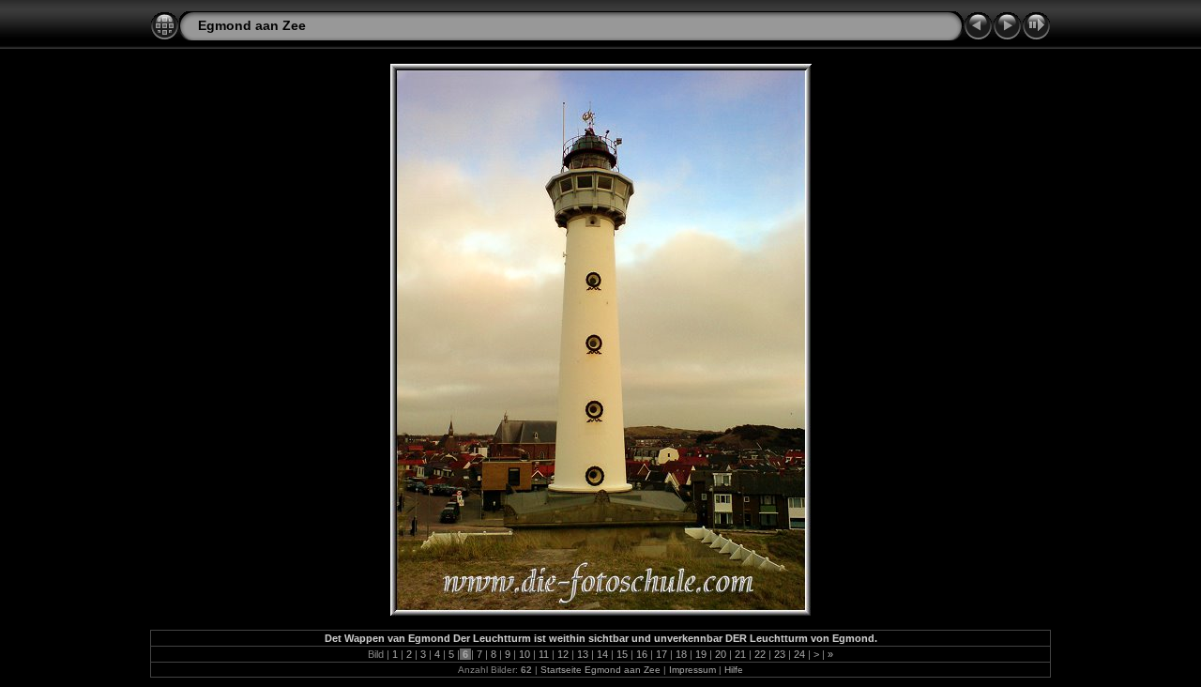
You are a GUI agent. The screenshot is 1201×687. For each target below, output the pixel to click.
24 (799, 654)
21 (740, 654)
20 (720, 654)
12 (563, 654)
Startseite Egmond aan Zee (600, 669)
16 (641, 654)
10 (524, 654)
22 (760, 654)
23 (779, 654)
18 (681, 654)
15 (622, 654)
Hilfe (733, 669)
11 (544, 654)
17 (661, 654)
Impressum (692, 669)
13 (582, 654)
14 (602, 654)
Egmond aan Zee (252, 25)
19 (700, 654)
